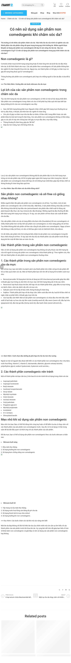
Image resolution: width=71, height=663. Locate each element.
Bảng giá (34, 13)
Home (3, 19)
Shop (42, 13)
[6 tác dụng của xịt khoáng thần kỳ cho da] (53, 636)
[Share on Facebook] (62, 589)
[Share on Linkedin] (69, 590)
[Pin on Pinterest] (66, 590)
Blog (48, 13)
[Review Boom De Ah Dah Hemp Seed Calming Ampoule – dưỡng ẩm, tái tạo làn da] (18, 636)
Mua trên (59, 13)
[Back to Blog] (35, 595)
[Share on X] (59, 590)
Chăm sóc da (12, 19)
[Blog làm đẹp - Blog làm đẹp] (7, 5)
